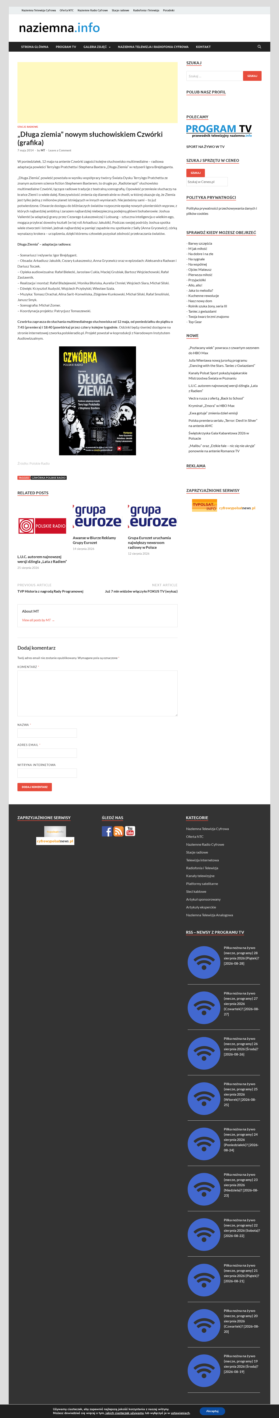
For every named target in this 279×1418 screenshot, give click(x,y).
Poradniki (168, 10)
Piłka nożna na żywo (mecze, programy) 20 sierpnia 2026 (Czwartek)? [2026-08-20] (241, 1320)
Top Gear (195, 322)
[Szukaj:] (224, 76)
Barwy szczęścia (200, 243)
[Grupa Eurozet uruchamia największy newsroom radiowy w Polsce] (153, 518)
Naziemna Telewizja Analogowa (209, 915)
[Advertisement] (97, 92)
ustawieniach (180, 1413)
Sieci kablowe (196, 891)
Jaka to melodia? (200, 290)
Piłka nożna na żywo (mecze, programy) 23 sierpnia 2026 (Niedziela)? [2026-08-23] (241, 1184)
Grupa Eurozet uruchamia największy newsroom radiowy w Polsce (149, 542)
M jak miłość (197, 248)
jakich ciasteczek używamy (124, 1413)
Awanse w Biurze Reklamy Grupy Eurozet (94, 540)
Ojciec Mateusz (199, 269)
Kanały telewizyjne (200, 876)
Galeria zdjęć (95, 47)
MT (43, 150)
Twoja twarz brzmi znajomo (208, 316)
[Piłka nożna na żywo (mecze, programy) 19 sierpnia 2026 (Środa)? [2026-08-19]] (204, 1386)
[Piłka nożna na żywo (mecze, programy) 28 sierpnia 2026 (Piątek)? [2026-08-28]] (204, 977)
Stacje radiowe (120, 10)
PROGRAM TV (66, 47)
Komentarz (28, 667)
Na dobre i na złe (200, 254)
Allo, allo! (195, 285)
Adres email (29, 745)
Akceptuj (212, 1411)
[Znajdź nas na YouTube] (130, 831)
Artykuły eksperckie (201, 907)
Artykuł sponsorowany (203, 899)
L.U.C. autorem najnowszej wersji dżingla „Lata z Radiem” (42, 559)
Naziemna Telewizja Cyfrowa (39, 10)
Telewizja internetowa (202, 860)
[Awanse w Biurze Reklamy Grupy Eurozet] (97, 518)
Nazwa (24, 725)
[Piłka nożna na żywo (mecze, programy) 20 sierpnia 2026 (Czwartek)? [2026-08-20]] (204, 1340)
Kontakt (203, 47)
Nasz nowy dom (200, 301)
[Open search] (259, 47)
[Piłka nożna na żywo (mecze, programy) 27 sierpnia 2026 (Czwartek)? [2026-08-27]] (204, 1023)
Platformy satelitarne (202, 883)
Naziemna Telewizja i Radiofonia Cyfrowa (153, 47)
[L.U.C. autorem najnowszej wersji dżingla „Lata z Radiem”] (42, 527)
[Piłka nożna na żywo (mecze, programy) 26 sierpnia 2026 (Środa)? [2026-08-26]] (204, 1068)
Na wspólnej (197, 264)
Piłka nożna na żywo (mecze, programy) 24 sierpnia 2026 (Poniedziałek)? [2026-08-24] (241, 1139)
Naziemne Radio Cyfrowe (93, 10)
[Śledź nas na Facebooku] (107, 831)
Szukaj (196, 172)
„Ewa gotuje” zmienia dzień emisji (213, 413)
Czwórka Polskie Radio (49, 477)
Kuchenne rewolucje (203, 295)
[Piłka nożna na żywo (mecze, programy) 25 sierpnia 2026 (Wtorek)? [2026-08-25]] (204, 1113)
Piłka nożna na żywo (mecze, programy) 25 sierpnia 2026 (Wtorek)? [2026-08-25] (241, 1094)
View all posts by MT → (38, 620)
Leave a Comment (59, 150)
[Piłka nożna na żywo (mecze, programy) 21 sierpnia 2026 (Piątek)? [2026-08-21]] (204, 1295)
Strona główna (34, 47)
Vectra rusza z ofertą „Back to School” (216, 398)
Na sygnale (196, 259)
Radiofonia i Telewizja (146, 10)
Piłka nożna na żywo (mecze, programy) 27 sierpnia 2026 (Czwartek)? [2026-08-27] (241, 1003)
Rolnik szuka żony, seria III (207, 306)
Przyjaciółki (197, 280)
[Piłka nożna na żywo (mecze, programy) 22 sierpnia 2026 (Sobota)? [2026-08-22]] (204, 1249)
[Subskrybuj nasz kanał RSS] (118, 831)
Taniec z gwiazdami (202, 311)
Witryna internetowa (36, 765)
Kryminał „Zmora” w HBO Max (212, 405)
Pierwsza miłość (200, 275)
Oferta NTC (67, 10)
